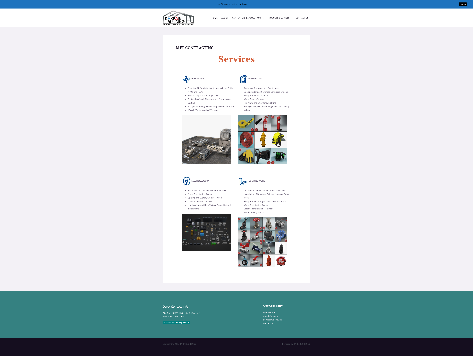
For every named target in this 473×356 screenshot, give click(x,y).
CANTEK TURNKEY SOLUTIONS (247, 18)
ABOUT (224, 18)
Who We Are (269, 312)
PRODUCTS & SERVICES (278, 18)
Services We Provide (272, 319)
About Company (270, 316)
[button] (263, 18)
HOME (215, 18)
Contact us (268, 323)
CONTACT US (302, 18)
